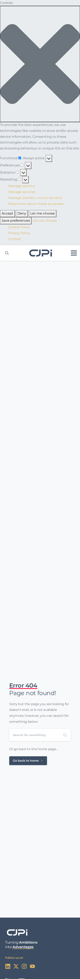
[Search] (65, 735)
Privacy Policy (19, 233)
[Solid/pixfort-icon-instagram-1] (24, 966)
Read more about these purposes (36, 204)
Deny (21, 213)
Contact (14, 239)
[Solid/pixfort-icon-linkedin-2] (8, 966)
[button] (40, 64)
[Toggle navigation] (74, 253)
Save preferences (16, 220)
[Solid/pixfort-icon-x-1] (16, 966)
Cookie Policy (19, 227)
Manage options (21, 186)
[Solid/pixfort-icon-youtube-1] (32, 966)
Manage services (21, 192)
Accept (7, 213)
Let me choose (42, 213)
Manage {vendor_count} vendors (35, 198)
